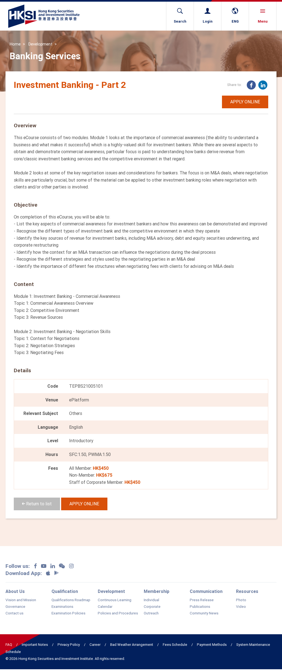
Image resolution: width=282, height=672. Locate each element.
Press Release (202, 600)
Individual (151, 600)
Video (241, 606)
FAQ (9, 644)
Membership (156, 591)
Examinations (62, 606)
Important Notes (35, 644)
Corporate (152, 606)
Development (40, 44)
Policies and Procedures (118, 613)
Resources (247, 591)
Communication (206, 591)
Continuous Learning (114, 600)
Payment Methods (212, 644)
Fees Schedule (175, 644)
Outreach (151, 613)
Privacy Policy (69, 644)
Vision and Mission (21, 600)
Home (15, 44)
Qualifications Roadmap (70, 600)
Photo (241, 600)
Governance (15, 606)
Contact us (14, 613)
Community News (204, 613)
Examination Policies (68, 613)
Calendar (105, 606)
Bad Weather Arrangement (131, 644)
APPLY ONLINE (245, 101)
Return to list (38, 503)
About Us (15, 591)
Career (95, 644)
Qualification (64, 591)
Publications (200, 606)
